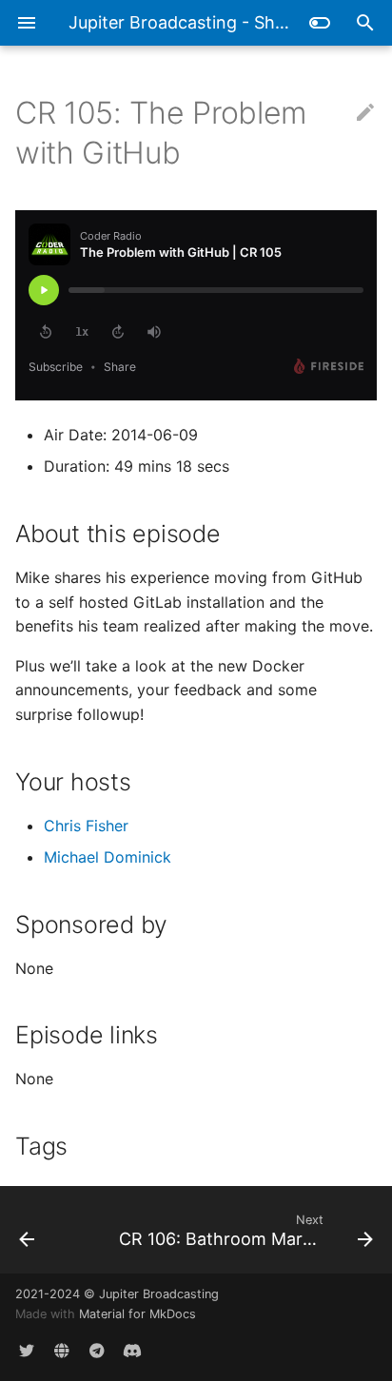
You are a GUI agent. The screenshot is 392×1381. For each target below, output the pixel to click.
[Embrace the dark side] (320, 23)
